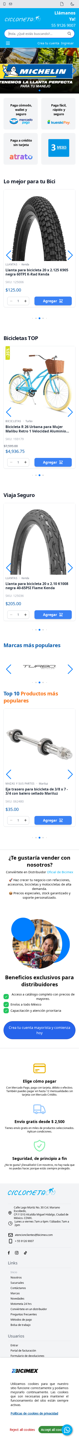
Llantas (11, 264)
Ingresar (67, 43)
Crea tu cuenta (48, 43)
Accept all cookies (54, 1430)
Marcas (15, 1293)
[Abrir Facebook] (9, 1253)
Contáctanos (18, 1288)
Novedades (17, 1298)
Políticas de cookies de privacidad (34, 1413)
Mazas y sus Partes (20, 783)
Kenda (25, 264)
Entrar (14, 1345)
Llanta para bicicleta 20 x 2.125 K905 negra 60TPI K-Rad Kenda (36, 272)
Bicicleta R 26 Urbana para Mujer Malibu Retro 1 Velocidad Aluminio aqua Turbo (35, 430)
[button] (74, 71)
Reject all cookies (22, 1430)
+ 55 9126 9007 (24, 1241)
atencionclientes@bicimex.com (34, 1235)
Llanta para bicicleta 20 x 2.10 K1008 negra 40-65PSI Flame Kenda (36, 585)
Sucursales (17, 1283)
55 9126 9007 (63, 25)
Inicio (14, 1272)
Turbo (28, 421)
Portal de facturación (23, 1350)
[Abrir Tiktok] (25, 1253)
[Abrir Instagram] (16, 1253)
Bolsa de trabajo (21, 1325)
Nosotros (16, 1277)
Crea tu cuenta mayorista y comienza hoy (39, 1030)
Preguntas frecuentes (24, 1314)
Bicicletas (13, 421)
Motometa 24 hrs (21, 1304)
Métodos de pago (21, 1319)
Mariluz (43, 783)
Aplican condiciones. (39, 1131)
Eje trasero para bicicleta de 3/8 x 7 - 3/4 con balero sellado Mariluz (36, 791)
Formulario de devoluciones (27, 1356)
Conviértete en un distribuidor (29, 1309)
